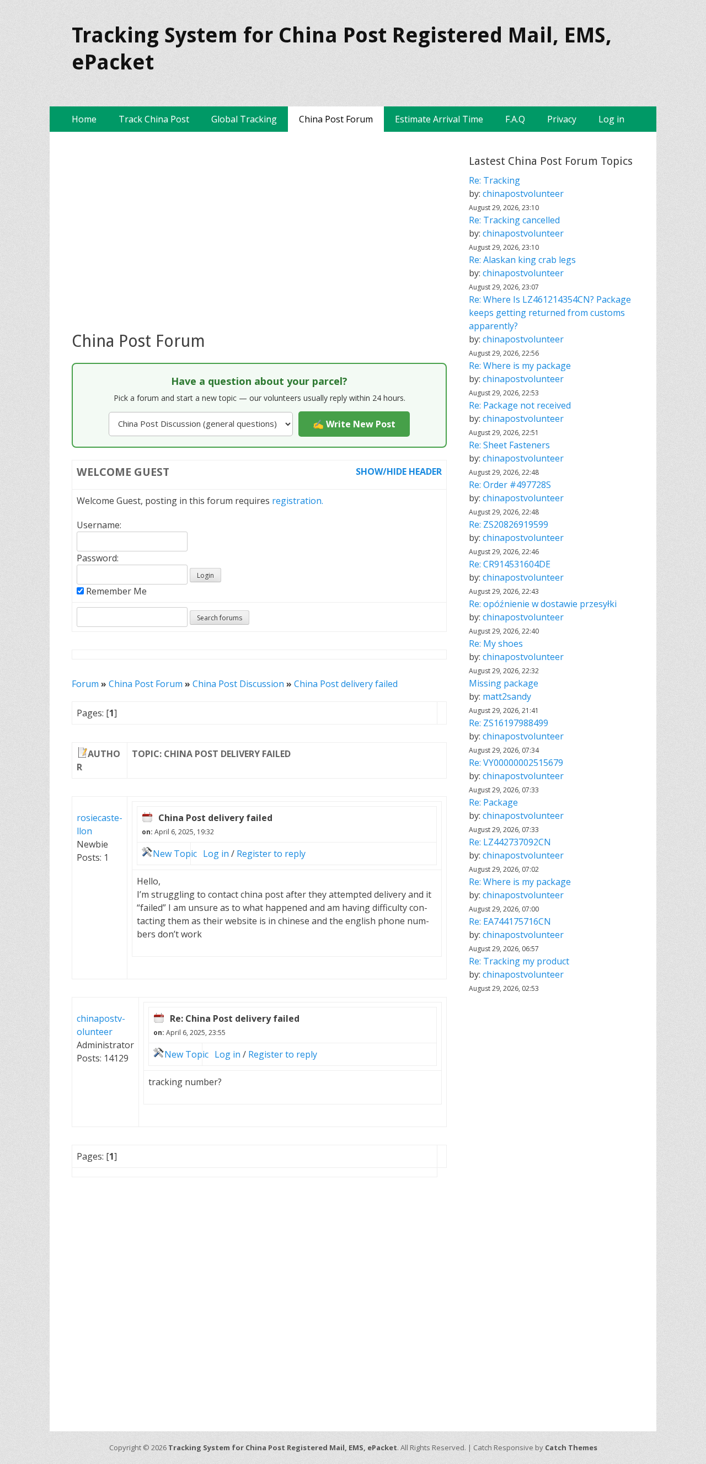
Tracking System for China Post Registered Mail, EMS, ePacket (282, 1447)
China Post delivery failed (346, 684)
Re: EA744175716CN (510, 921)
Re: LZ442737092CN (510, 842)
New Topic (175, 854)
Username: (99, 525)
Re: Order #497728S (510, 485)
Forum (85, 684)
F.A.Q (515, 119)
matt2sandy (507, 696)
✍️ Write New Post (354, 424)
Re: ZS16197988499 (508, 723)
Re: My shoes (496, 643)
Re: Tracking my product (519, 961)
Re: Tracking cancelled (514, 220)
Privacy (561, 119)
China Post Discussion (238, 684)
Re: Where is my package (520, 366)
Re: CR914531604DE (509, 564)
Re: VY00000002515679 (516, 763)
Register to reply (271, 854)
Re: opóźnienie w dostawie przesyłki (543, 604)
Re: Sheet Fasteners (509, 445)
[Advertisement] (259, 231)
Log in (611, 119)
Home (84, 119)
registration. (297, 501)
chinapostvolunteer (523, 193)
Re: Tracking (494, 180)
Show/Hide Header (399, 471)
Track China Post (154, 119)
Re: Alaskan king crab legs (522, 260)
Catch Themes (571, 1447)
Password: (98, 558)
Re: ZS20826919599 (508, 524)
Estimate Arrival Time (439, 119)
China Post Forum (336, 119)
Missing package (503, 683)
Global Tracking (244, 119)
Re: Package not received (520, 405)
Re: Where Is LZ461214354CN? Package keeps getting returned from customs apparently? (550, 312)
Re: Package (493, 802)
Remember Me (115, 591)
